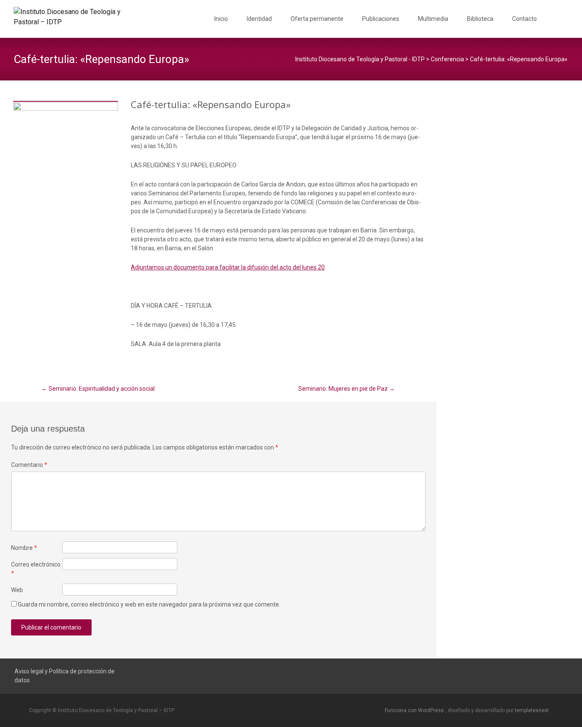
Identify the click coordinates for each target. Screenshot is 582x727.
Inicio (221, 18)
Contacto (524, 18)
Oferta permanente (317, 18)
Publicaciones (380, 18)
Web (17, 590)
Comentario (29, 464)
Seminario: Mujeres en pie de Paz (346, 388)
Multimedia (433, 18)
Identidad (259, 18)
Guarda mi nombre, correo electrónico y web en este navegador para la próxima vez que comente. (149, 604)
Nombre (24, 547)
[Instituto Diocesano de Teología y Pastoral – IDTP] (66, 17)
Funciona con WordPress (415, 710)
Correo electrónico (36, 569)
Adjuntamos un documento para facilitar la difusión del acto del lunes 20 (228, 267)
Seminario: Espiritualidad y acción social (98, 388)
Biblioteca (480, 18)
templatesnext (532, 710)
